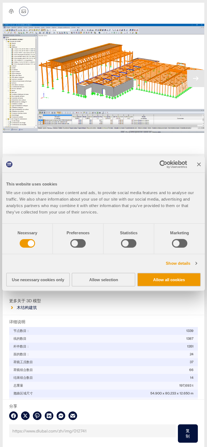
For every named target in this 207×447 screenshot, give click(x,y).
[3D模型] (11, 11)
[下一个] (195, 78)
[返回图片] (23, 11)
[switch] (78, 243)
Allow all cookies (169, 279)
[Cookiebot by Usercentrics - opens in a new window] (163, 164)
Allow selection (103, 279)
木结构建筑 (27, 307)
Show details (178, 263)
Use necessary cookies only (38, 279)
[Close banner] (199, 164)
